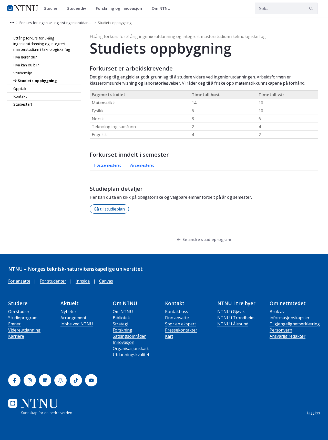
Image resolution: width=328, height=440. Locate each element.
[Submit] (311, 8)
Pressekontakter (181, 330)
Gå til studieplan (109, 209)
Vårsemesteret (142, 165)
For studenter (53, 281)
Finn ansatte (177, 318)
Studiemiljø (22, 72)
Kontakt (20, 96)
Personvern (281, 330)
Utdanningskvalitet (131, 354)
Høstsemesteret (107, 165)
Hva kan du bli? (26, 65)
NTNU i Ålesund (232, 324)
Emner (14, 324)
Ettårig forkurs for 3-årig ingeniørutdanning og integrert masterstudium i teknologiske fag (41, 44)
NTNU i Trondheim (235, 318)
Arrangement (73, 318)
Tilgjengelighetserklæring (295, 324)
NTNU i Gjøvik (231, 311)
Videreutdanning (24, 330)
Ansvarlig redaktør (287, 336)
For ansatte (19, 281)
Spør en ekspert (180, 324)
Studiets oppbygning (37, 80)
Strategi (120, 324)
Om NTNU (123, 311)
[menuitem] (52, 8)
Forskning (122, 330)
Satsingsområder (129, 336)
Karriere (16, 336)
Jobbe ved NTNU (76, 324)
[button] (12, 22)
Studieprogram (22, 318)
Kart (169, 336)
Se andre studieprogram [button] (206, 239)
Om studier (18, 311)
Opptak (19, 88)
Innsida (83, 281)
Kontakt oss (176, 311)
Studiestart (22, 104)
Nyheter (68, 311)
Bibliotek (121, 318)
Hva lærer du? (25, 57)
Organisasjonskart (131, 348)
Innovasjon (123, 342)
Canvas (106, 281)
